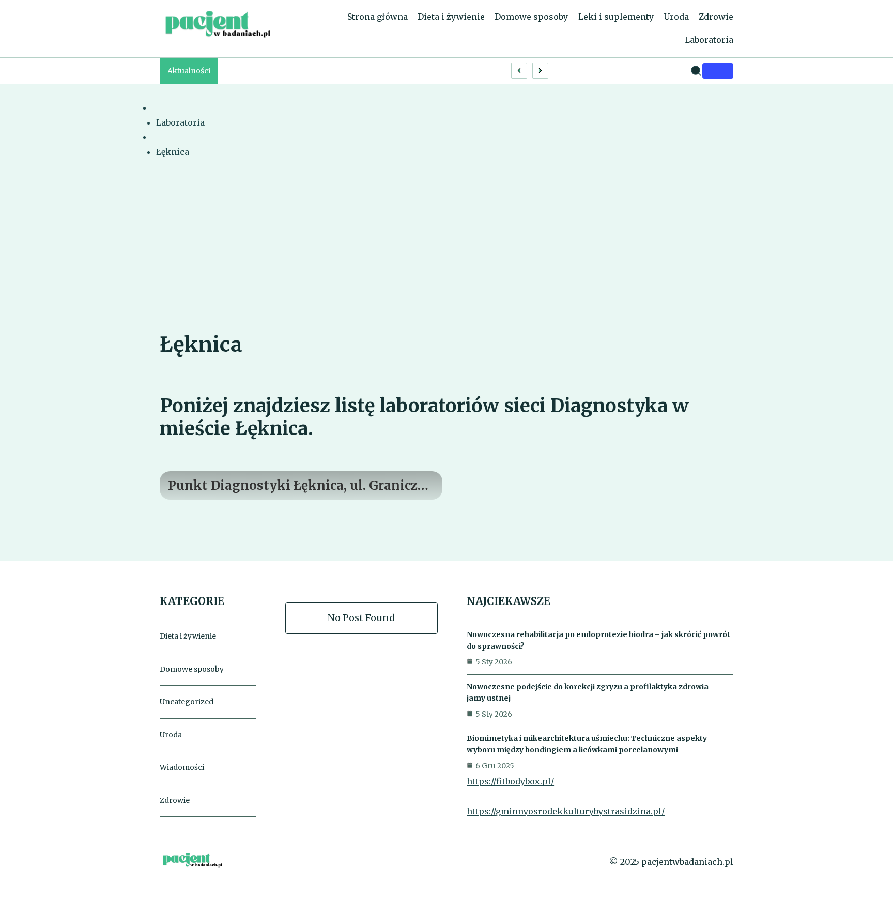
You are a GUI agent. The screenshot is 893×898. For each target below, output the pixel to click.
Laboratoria (180, 122)
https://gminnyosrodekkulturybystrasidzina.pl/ (566, 811)
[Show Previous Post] (519, 71)
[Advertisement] (446, 252)
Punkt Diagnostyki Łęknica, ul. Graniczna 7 (301, 485)
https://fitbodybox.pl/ (510, 781)
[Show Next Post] (540, 71)
